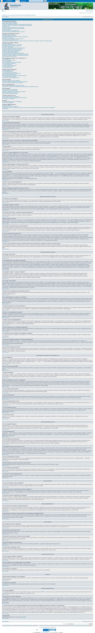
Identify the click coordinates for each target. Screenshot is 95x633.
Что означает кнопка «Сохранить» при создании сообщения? (15, 54)
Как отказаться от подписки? (8, 98)
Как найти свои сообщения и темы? (9, 93)
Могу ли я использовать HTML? (9, 60)
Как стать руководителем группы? (9, 74)
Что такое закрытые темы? (8, 66)
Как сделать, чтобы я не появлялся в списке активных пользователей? (17, 25)
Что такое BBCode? (6, 59)
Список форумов (5, 16)
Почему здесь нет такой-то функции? (10, 106)
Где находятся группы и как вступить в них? (11, 73)
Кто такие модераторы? (7, 71)
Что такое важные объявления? (9, 63)
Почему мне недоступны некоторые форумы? (12, 50)
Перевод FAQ (5, 108)
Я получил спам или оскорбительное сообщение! (12, 82)
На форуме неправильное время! (9, 35)
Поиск (91, 10)
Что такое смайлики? (6, 61)
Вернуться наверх (5, 120)
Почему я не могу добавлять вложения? (10, 51)
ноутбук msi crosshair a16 (44, 625)
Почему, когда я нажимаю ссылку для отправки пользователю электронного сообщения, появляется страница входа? (27, 40)
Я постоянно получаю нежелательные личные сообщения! (14, 81)
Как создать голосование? (7, 46)
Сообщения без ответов (6, 15)
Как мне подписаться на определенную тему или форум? (14, 97)
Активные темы (14, 15)
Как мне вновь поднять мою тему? (9, 56)
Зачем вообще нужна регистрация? (9, 23)
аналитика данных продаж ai (26, 625)
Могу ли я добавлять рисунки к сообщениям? (11, 62)
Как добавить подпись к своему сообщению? (11, 45)
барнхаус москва (53, 625)
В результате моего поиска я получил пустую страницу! (14, 91)
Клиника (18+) (33, 15)
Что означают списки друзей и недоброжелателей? (13, 85)
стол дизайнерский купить (7, 625)
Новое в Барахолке (21, 15)
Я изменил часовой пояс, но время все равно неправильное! (15, 36)
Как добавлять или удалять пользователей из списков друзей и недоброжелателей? (20, 86)
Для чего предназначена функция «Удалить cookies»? (13, 31)
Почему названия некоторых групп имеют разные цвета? (14, 75)
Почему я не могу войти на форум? (9, 22)
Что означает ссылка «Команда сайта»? (10, 77)
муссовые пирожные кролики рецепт (81, 625)
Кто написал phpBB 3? (7, 105)
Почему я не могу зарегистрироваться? (10, 30)
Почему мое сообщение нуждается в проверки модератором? (15, 55)
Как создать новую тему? (7, 43)
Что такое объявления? (7, 64)
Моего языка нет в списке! (7, 37)
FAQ (88, 10)
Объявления (23, 1)
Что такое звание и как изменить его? (10, 39)
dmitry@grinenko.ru (46, 632)
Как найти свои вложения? (8, 102)
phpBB (45, 627)
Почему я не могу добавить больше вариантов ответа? (14, 47)
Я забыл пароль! (5, 26)
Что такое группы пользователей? (9, 72)
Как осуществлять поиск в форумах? (10, 89)
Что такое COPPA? (6, 29)
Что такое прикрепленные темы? (9, 65)
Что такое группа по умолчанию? (9, 76)
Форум (17, 1)
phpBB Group (43, 591)
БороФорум (15, 5)
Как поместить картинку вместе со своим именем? (12, 38)
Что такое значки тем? (7, 67)
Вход (4, 10)
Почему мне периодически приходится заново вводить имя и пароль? (17, 24)
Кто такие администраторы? (8, 70)
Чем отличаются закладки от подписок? (10, 96)
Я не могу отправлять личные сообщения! (11, 80)
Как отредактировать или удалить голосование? (12, 48)
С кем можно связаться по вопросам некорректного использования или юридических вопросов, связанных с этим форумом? (28, 107)
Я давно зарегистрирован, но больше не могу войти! (13, 28)
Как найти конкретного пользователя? (10, 92)
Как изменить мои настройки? (8, 34)
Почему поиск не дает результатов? (10, 90)
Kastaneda (23, 617)
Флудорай (28, 15)
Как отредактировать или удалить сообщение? (12, 44)
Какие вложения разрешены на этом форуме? (12, 101)
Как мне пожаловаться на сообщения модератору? (13, 53)
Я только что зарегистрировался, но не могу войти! (13, 27)
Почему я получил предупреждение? (10, 52)
